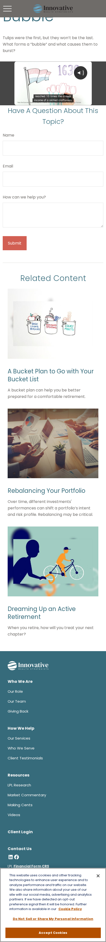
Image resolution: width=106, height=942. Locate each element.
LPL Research (19, 785)
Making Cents (20, 804)
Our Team (17, 701)
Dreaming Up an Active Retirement (42, 613)
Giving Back (18, 711)
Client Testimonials (25, 758)
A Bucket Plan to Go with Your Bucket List (51, 375)
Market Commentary (27, 795)
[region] (53, 905)
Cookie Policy (70, 909)
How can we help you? (24, 197)
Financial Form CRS (31, 866)
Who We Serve (21, 748)
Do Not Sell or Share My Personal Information (53, 918)
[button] (20, 681)
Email (8, 166)
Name (8, 135)
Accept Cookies (53, 932)
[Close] (98, 875)
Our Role (15, 691)
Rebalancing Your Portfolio (46, 491)
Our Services (19, 738)
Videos (14, 814)
